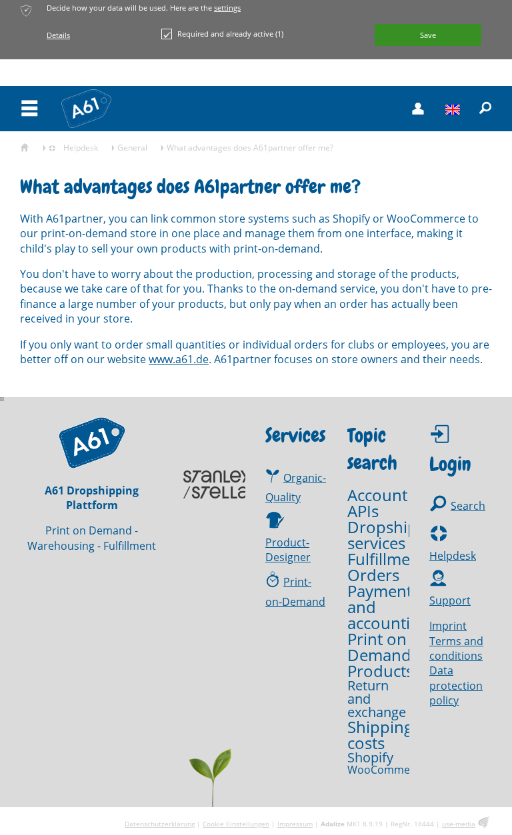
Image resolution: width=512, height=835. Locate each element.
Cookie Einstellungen (236, 824)
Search (468, 505)
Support (450, 600)
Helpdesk (452, 555)
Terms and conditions (456, 648)
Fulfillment (386, 559)
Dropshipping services (398, 535)
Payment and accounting (388, 607)
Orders (373, 575)
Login (450, 464)
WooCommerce (386, 769)
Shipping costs (380, 735)
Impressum (295, 824)
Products (380, 671)
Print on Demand (379, 647)
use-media (458, 824)
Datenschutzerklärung (160, 824)
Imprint (448, 625)
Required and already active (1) (230, 34)
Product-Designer (288, 549)
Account (377, 495)
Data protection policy (456, 685)
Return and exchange (376, 699)
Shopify (370, 757)
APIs (363, 511)
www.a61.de (179, 359)
